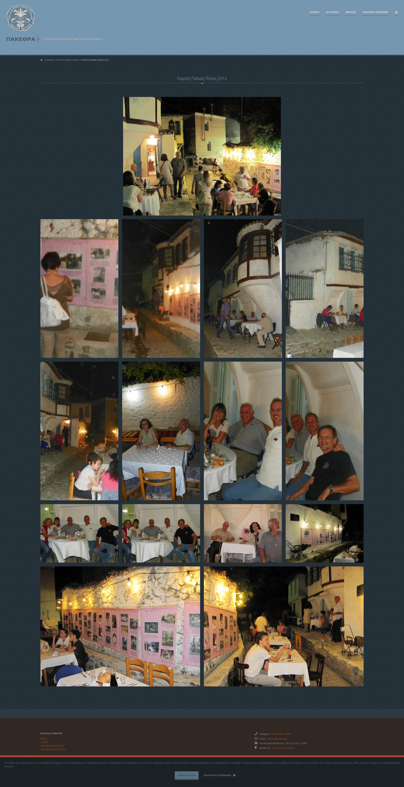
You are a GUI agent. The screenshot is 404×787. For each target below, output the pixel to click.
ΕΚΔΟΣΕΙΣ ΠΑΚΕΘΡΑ (375, 12)
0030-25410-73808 (281, 734)
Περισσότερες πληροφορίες (217, 775)
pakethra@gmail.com (277, 739)
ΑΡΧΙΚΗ (314, 12)
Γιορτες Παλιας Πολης (67, 60)
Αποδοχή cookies (186, 775)
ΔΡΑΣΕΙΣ (50, 60)
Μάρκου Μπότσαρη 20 (283, 748)
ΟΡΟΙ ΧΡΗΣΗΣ (47, 756)
